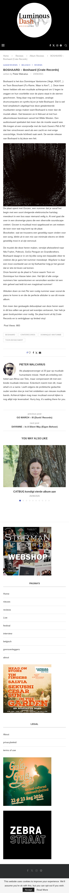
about (6, 657)
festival (6, 625)
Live (5, 617)
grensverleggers (11, 649)
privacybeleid (10, 742)
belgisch (7, 641)
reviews (7, 609)
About (6, 734)
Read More (42, 890)
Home (6, 56)
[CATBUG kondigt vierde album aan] (34, 466)
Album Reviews (37, 56)
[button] (6, 473)
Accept (28, 889)
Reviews (19, 56)
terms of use (9, 750)
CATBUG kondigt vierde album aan (34, 491)
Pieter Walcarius (20, 74)
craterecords (28, 335)
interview (7, 633)
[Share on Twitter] (36, 352)
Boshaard (10, 335)
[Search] (65, 45)
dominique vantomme (51, 335)
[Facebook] (50, 45)
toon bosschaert (14, 340)
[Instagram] (57, 45)
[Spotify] (61, 45)
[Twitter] (53, 45)
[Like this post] (30, 352)
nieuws (6, 601)
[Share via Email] (40, 352)
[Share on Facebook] (33, 352)
